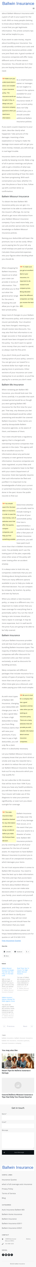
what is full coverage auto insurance (17, 1184)
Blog (4, 1198)
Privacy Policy (7, 1189)
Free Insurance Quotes (11, 940)
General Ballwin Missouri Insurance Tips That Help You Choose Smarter (18, 1089)
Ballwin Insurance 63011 (12, 1223)
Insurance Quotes (9, 1179)
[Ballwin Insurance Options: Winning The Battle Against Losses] (9, 1008)
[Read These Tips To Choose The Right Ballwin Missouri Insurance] (24, 980)
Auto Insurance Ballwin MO (13, 1210)
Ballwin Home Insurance (12, 1214)
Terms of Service (9, 1193)
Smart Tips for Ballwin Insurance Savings (18, 1065)
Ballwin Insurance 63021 (12, 1228)
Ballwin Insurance (9, 1219)
